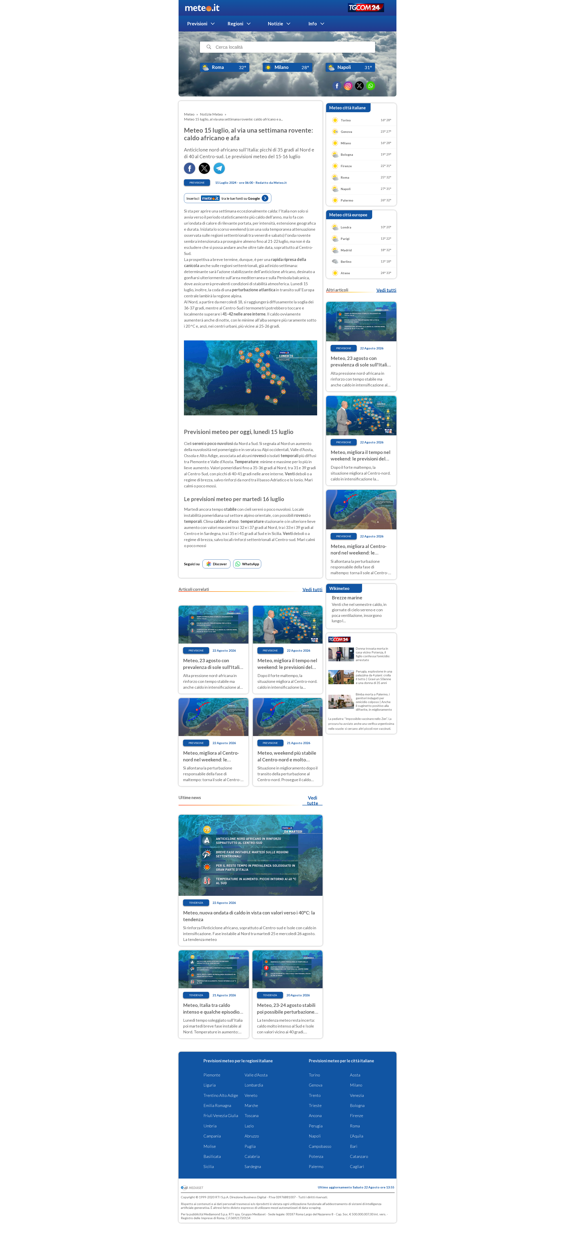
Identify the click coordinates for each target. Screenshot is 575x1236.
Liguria (209, 1085)
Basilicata (212, 1156)
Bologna (357, 1105)
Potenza (316, 1156)
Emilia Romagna (217, 1105)
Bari (353, 1146)
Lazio (249, 1125)
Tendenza (196, 902)
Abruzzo (252, 1135)
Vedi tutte (312, 800)
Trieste (315, 1105)
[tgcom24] (366, 8)
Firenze (356, 1115)
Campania (212, 1135)
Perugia (316, 1125)
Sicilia (208, 1166)
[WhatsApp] (370, 85)
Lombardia (254, 1085)
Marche (251, 1105)
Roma (355, 1125)
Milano (356, 1085)
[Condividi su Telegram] (219, 172)
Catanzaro (359, 1156)
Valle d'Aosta (256, 1074)
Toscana (252, 1115)
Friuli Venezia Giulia (220, 1115)
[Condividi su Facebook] (189, 172)
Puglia (250, 1146)
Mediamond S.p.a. (216, 1214)
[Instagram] (348, 85)
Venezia (357, 1095)
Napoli (315, 1135)
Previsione (197, 182)
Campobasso (320, 1146)
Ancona (315, 1115)
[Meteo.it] (202, 8)
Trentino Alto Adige (220, 1095)
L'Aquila (356, 1135)
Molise (209, 1146)
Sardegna (253, 1166)
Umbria (210, 1125)
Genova (315, 1085)
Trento (315, 1095)
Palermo (316, 1166)
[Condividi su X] (204, 172)
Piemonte (211, 1074)
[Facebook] (336, 85)
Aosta (355, 1074)
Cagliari (357, 1166)
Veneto (251, 1095)
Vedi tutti (312, 589)
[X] (359, 85)
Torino (314, 1074)
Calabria (252, 1156)
